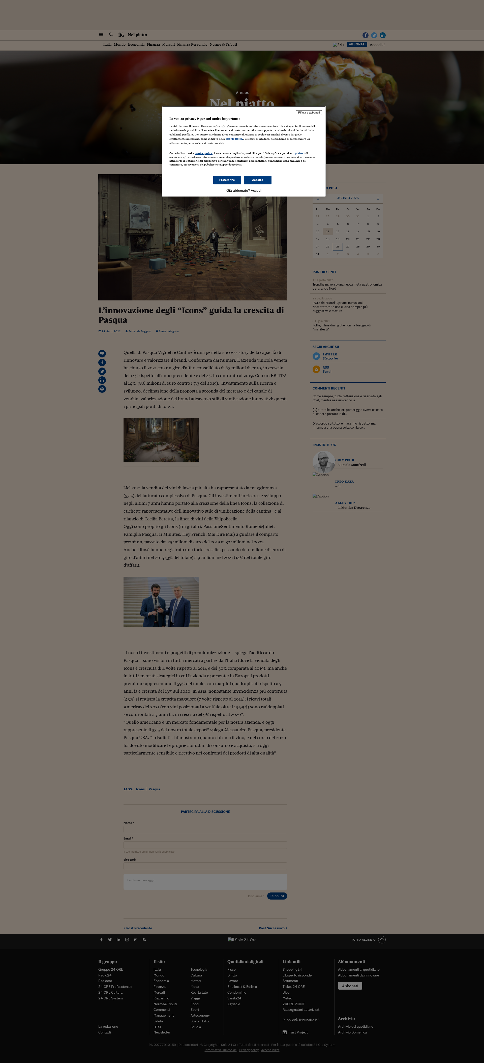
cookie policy (234, 138)
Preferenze (227, 179)
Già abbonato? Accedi (243, 190)
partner (300, 153)
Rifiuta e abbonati (309, 112)
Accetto (257, 179)
